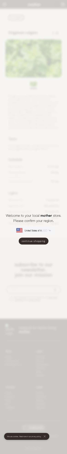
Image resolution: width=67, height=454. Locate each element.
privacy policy (36, 436)
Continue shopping (33, 241)
